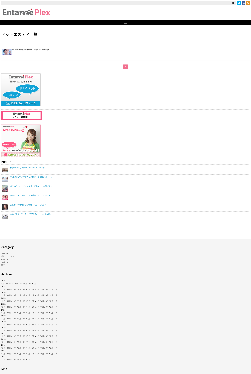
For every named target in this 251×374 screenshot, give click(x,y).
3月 (25, 283)
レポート (5, 262)
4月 (21, 283)
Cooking (4, 259)
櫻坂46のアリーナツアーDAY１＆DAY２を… (28, 167)
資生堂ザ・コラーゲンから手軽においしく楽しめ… (31, 195)
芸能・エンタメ (7, 256)
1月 (34, 283)
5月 (16, 283)
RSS (248, 3)
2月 (30, 283)
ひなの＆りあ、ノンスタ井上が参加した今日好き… (31, 186)
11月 (9, 289)
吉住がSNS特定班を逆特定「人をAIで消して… (29, 204)
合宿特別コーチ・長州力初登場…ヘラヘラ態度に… (31, 214)
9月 (19, 289)
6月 (11, 283)
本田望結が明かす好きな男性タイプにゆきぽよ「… (31, 177)
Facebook (243, 3)
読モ (3, 265)
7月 (7, 283)
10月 (14, 289)
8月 (2, 283)
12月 (3, 289)
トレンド (5, 253)
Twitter (239, 3)
